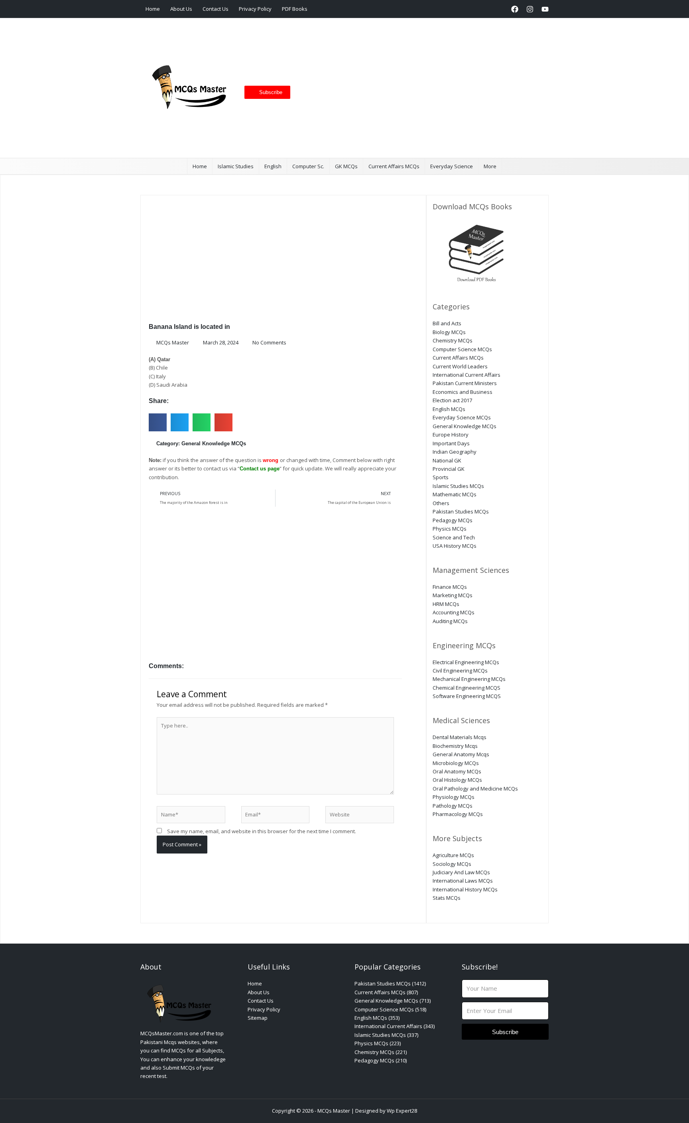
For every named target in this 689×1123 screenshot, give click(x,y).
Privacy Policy (255, 8)
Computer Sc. (308, 166)
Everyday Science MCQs (462, 417)
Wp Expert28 (402, 1110)
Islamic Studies (236, 166)
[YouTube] (545, 9)
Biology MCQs (449, 332)
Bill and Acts (447, 323)
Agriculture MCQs (453, 855)
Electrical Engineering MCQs (466, 662)
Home (153, 8)
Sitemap (258, 1017)
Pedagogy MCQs (452, 520)
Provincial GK (449, 468)
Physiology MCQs (453, 796)
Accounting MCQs (453, 612)
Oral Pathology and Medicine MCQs (475, 788)
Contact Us (215, 8)
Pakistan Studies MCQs (461, 511)
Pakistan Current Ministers (465, 383)
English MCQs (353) (377, 1017)
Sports (441, 477)
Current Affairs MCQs (393, 166)
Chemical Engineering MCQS (466, 687)
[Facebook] (514, 9)
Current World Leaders (460, 366)
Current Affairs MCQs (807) (386, 992)
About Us (181, 8)
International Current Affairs (466, 374)
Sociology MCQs (452, 863)
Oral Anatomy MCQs (457, 771)
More (490, 166)
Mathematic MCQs (454, 494)
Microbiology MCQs (456, 763)
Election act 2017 (452, 400)
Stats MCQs (447, 897)
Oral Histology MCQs (457, 779)
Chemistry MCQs (452, 340)
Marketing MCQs (452, 595)
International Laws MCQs (463, 880)
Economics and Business (462, 391)
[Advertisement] (416, 88)
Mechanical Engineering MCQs (469, 678)
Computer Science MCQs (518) (390, 1009)
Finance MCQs (450, 586)
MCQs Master (333, 1110)
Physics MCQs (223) (377, 1043)
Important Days (451, 443)
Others (441, 503)
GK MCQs (346, 166)
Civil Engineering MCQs (460, 670)
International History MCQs (465, 889)
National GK (447, 460)
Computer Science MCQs (462, 349)
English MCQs (449, 409)
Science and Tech (454, 537)
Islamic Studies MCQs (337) (386, 1034)
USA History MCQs (454, 545)
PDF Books (294, 8)
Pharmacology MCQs (458, 814)
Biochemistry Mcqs (455, 745)
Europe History (451, 434)
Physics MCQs (450, 528)
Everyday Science (451, 166)
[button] (499, 9)
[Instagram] (529, 9)
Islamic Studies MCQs (458, 486)
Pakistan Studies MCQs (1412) (390, 983)
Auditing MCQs (450, 621)
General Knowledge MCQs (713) (392, 1000)
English (273, 166)
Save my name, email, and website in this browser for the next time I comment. (261, 831)
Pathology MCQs (452, 805)
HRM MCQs (446, 604)
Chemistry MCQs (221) (380, 1052)
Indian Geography (454, 451)
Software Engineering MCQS (467, 696)
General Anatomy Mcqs (461, 754)
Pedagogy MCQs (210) (380, 1060)
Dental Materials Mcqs (459, 737)
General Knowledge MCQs (213, 443)
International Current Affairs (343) (394, 1026)
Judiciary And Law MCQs (461, 872)
